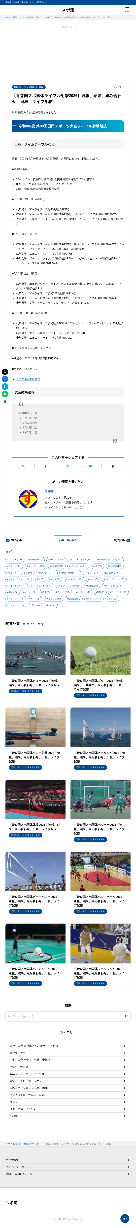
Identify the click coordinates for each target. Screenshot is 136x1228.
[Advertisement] (68, 52)
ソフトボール (78, 566)
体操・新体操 (70, 573)
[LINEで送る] (90, 466)
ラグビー (14, 566)
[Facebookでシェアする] (45, 466)
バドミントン (16, 605)
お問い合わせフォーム (18, 1174)
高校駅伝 (74, 599)
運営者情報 (12, 1159)
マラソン (92, 573)
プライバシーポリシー (18, 1166)
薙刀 (76, 586)
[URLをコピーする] (113, 466)
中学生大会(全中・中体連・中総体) (30, 1059)
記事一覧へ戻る (68, 540)
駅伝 (12, 573)
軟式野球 (115, 566)
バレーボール (36, 566)
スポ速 (68, 10)
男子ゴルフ (54, 599)
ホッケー (30, 592)
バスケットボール (42, 586)
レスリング (83, 592)
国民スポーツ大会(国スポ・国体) (28, 87)
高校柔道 (92, 586)
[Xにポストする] (23, 466)
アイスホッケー (16, 586)
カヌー (35, 599)
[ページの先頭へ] (124, 1218)
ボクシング (94, 599)
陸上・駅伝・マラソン (23, 1108)
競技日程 (35, 559)
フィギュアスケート (18, 579)
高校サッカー (18, 1052)
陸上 (98, 566)
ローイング (111, 586)
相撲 (62, 586)
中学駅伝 (57, 566)
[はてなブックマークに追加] (68, 466)
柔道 (36, 605)
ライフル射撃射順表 (28, 379)
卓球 (112, 599)
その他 (14, 1116)
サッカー (15, 559)
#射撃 (118, 87)
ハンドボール (74, 579)
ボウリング (63, 592)
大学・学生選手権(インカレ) (26, 1080)
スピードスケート (114, 579)
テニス (55, 579)
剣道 (51, 605)
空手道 (110, 573)
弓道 (46, 592)
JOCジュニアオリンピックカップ (29, 1073)
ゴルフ (14, 1102)
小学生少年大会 (19, 1066)
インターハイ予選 (80, 559)
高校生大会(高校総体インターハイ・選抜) (34, 1045)
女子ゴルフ (56, 559)
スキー (93, 579)
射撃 (100, 592)
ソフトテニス (47, 573)
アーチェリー (118, 592)
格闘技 (12, 592)
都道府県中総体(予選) (109, 559)
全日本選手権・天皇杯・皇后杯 (28, 1094)
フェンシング (15, 599)
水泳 (28, 573)
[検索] (126, 1016)
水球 (39, 579)
